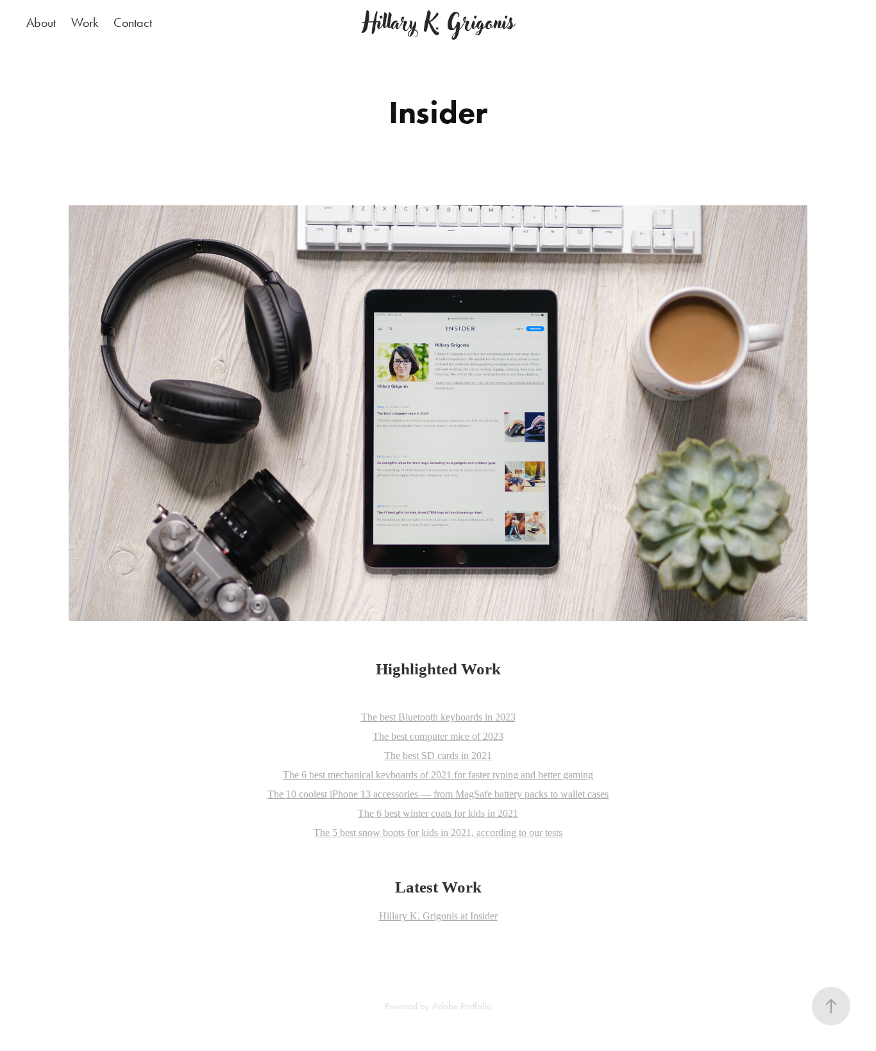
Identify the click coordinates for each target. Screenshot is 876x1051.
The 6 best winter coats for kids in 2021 (438, 813)
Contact (133, 22)
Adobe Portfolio (461, 1006)
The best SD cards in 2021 (438, 755)
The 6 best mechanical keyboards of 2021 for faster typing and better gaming (438, 774)
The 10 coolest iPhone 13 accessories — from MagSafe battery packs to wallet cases (438, 794)
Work (84, 22)
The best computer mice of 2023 (438, 736)
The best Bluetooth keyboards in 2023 (438, 717)
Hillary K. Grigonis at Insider (438, 915)
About (41, 22)
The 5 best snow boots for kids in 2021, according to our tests (438, 832)
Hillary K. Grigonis (438, 22)
